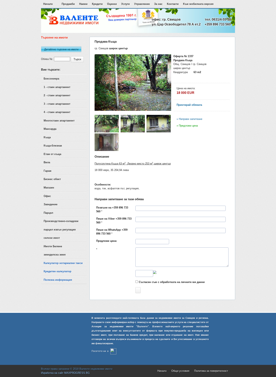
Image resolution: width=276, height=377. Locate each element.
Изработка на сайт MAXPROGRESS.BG (65, 372)
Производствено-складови (61, 221)
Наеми (83, 3)
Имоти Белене (53, 246)
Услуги (125, 3)
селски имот (52, 237)
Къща (47, 137)
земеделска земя (55, 254)
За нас (158, 3)
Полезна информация (58, 279)
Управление (142, 3)
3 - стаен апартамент (57, 103)
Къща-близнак (53, 145)
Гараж (47, 170)
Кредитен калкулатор (57, 271)
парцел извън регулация (60, 229)
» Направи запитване (189, 118)
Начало (48, 3)
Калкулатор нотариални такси (63, 263)
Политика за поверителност (211, 370)
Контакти (173, 3)
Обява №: (47, 59)
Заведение (50, 204)
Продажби (68, 3)
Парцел (48, 212)
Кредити (97, 3)
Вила (47, 162)
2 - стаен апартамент (57, 95)
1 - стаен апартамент (57, 87)
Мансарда (50, 128)
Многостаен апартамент (59, 120)
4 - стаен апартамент (57, 112)
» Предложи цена (187, 125)
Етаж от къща (52, 154)
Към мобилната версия (198, 3)
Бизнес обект (52, 179)
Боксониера (51, 78)
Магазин (49, 187)
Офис (47, 196)
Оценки (112, 3)
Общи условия (180, 370)
